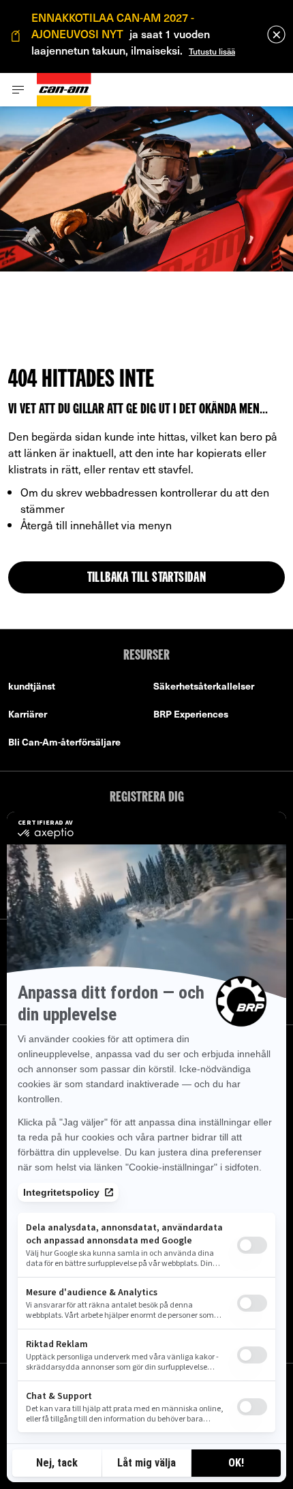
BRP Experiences (190, 714)
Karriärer (27, 714)
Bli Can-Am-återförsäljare (64, 742)
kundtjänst (31, 686)
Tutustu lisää (212, 51)
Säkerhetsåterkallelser (203, 686)
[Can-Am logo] (64, 89)
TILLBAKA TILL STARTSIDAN (146, 578)
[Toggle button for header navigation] (18, 89)
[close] (276, 34)
